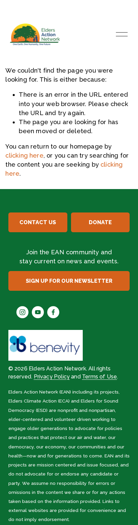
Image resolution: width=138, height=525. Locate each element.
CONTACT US (37, 222)
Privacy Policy (52, 376)
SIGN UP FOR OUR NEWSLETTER (69, 281)
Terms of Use (99, 376)
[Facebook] (53, 312)
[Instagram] (22, 312)
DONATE (100, 222)
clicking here (24, 155)
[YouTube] (38, 312)
